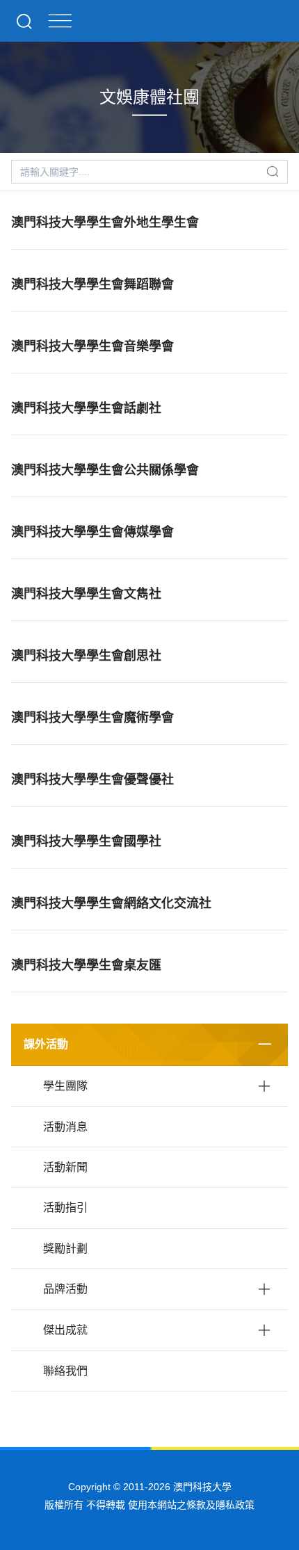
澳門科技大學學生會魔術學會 (92, 718)
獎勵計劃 (65, 1248)
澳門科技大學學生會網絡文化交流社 (111, 903)
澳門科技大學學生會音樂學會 (92, 346)
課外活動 (46, 1044)
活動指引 (65, 1207)
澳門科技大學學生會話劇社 (86, 408)
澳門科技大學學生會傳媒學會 (92, 532)
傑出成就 (65, 1330)
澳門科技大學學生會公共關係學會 (105, 470)
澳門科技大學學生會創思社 (86, 656)
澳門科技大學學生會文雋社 (86, 594)
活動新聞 (65, 1167)
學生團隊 (65, 1086)
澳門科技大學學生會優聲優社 (92, 779)
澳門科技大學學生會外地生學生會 (105, 222)
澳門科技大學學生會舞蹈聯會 (92, 284)
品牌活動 (65, 1289)
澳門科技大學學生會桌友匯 (86, 965)
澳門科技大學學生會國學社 (86, 841)
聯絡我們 (65, 1371)
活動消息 (65, 1127)
